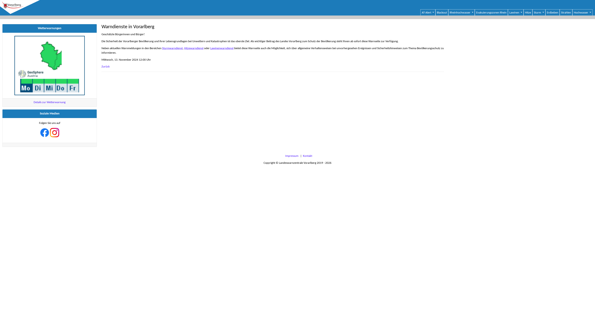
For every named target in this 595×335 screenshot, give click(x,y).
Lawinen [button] (514, 12)
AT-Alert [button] (427, 12)
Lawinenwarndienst (222, 48)
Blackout (442, 12)
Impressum (291, 156)
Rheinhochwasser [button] (460, 12)
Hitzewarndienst (193, 48)
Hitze (528, 12)
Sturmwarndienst (172, 48)
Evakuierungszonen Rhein (491, 12)
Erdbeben (552, 12)
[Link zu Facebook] (45, 132)
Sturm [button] (538, 12)
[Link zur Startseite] (297, 8)
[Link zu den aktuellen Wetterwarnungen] (49, 65)
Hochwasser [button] (581, 12)
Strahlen (566, 12)
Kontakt (307, 156)
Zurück (105, 66)
